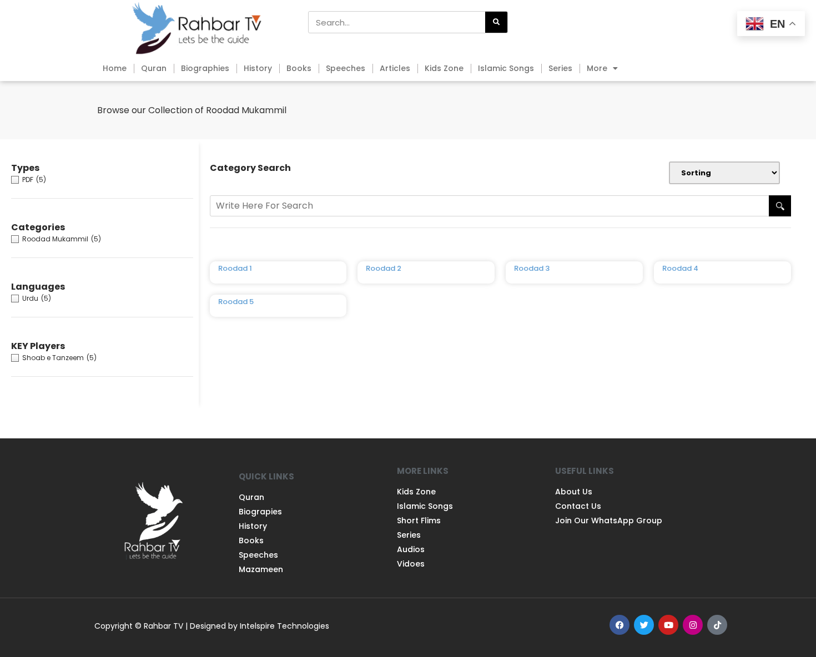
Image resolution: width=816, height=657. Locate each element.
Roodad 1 (235, 268)
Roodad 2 (383, 268)
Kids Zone (444, 68)
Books (298, 68)
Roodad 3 (532, 268)
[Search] (496, 22)
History (258, 68)
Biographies (205, 68)
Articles (395, 68)
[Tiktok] (717, 625)
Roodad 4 (680, 268)
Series (560, 68)
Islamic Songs (506, 68)
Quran (154, 68)
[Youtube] (668, 625)
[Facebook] (619, 625)
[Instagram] (693, 625)
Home (115, 68)
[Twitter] (644, 625)
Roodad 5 (236, 301)
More (597, 68)
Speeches (345, 68)
